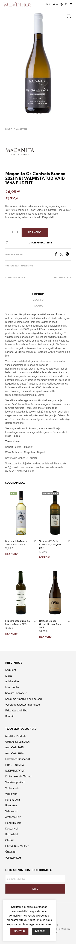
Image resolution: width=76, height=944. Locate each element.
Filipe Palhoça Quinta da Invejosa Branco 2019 (17, 622)
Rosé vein (11, 805)
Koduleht (10, 669)
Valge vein (21, 129)
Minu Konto (12, 687)
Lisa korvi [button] (11, 554)
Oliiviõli (9, 840)
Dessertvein (12, 828)
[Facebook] (57, 254)
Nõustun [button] (19, 931)
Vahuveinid (11, 811)
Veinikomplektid (15, 782)
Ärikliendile (12, 681)
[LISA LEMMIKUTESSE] (35, 541)
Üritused (10, 851)
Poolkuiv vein (13, 822)
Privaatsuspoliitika (16, 710)
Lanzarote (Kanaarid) (17, 758)
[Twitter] (62, 254)
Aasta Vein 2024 (14, 753)
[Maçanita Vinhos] (21, 151)
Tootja (38, 306)
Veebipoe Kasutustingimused (22, 704)
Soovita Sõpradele (16, 692)
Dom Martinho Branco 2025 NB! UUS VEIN (16, 543)
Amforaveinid (13, 816)
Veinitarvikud (13, 857)
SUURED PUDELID (16, 735)
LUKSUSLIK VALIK (15, 770)
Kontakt (9, 716)
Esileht (8, 129)
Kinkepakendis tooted (18, 776)
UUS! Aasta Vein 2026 (17, 741)
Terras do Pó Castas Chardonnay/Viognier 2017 (50, 544)
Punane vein (12, 799)
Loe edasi (45, 557)
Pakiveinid (11, 834)
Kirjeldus (38, 294)
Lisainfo (38, 300)
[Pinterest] (68, 254)
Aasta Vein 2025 (14, 747)
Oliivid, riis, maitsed (17, 846)
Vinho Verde (12, 788)
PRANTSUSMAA (14, 764)
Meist (8, 675)
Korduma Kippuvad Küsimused (23, 698)
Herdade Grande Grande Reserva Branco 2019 (51, 624)
